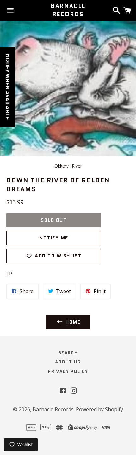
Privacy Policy (68, 371)
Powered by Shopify (99, 409)
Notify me (53, 237)
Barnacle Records (68, 10)
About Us (68, 362)
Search (68, 353)
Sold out (54, 220)
